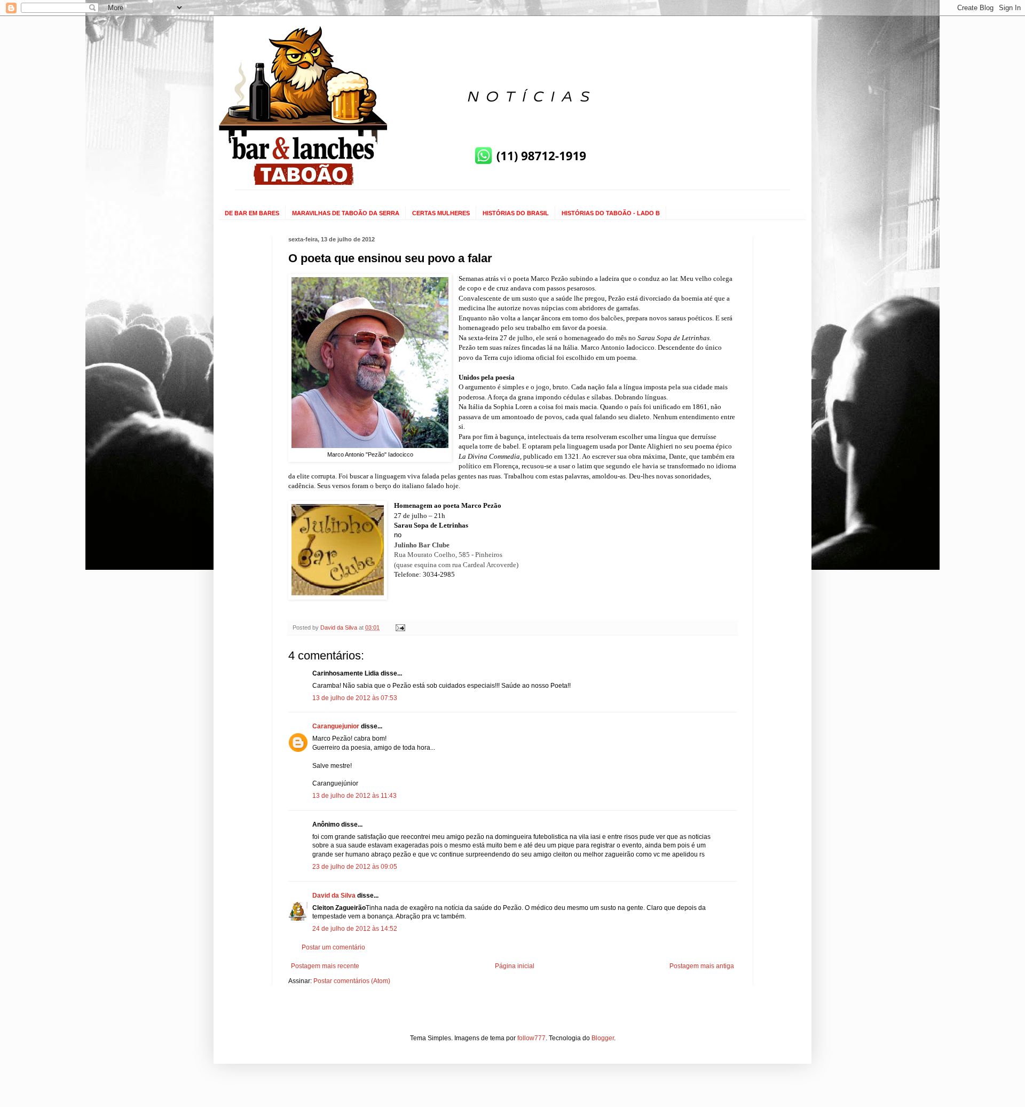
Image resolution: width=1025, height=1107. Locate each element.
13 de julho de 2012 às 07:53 (354, 698)
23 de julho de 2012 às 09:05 (354, 866)
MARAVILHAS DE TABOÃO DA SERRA (345, 213)
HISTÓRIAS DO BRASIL (516, 213)
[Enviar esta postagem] (400, 627)
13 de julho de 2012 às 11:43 (354, 795)
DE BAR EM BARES (252, 213)
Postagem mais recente (325, 966)
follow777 (531, 1038)
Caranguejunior (335, 726)
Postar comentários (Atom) (351, 981)
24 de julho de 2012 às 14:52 (354, 928)
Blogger (603, 1038)
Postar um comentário (333, 947)
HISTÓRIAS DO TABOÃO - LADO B (611, 213)
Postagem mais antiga (701, 966)
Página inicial (514, 966)
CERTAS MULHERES (441, 213)
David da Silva (334, 895)
